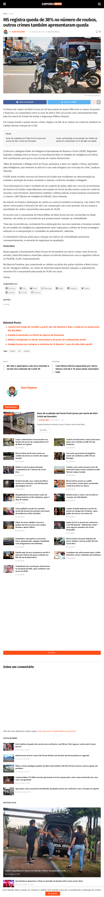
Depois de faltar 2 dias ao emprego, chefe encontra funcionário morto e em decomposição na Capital (31, 596)
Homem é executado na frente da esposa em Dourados (36, 335)
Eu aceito (52, 894)
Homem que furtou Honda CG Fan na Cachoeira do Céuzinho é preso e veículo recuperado (31, 582)
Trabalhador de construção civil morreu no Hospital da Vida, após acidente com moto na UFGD (32, 568)
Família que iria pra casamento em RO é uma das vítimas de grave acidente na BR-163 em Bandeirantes (32, 554)
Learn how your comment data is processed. (57, 731)
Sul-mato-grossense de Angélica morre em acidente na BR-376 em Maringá (80, 455)
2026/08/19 (20, 547)
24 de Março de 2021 (37, 32)
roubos (27, 351)
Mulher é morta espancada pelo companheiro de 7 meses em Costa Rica (30, 469)
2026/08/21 (55, 420)
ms (19, 351)
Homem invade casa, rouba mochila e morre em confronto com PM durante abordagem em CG (31, 483)
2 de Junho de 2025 (23, 772)
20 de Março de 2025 (23, 792)
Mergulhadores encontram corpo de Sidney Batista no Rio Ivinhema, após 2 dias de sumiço (32, 497)
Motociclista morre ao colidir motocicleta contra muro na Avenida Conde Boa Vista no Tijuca (82, 483)
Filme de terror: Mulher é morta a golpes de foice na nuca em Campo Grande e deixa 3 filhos (30, 524)
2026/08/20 (71, 475)
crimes (12, 351)
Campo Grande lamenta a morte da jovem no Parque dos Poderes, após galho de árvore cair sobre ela (82, 511)
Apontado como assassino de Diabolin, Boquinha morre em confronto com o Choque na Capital (57, 789)
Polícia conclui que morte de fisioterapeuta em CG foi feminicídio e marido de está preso (83, 626)
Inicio (5, 14)
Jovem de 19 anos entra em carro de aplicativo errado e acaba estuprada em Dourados (82, 582)
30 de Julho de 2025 (23, 783)
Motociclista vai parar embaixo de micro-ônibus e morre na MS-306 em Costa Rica (82, 541)
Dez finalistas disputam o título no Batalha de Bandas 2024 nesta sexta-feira (49, 881)
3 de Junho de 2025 (23, 750)
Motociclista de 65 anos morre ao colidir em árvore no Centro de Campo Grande (31, 455)
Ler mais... (44, 430)
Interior (8, 414)
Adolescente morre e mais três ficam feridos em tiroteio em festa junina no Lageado (52, 755)
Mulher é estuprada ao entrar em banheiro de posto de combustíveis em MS (47, 339)
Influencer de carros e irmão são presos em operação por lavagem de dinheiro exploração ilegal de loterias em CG (32, 610)
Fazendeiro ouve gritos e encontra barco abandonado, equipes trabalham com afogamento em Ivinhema (32, 541)
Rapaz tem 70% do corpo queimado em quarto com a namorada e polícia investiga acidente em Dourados (83, 596)
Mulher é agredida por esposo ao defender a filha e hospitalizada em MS (35, 871)
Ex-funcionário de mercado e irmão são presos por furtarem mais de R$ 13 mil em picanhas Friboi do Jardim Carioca (32, 626)
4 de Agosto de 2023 (13, 874)
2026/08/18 (71, 558)
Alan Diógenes (18, 32)
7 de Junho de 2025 (23, 759)
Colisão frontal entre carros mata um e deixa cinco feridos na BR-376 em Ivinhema (83, 441)
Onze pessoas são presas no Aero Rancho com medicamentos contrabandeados (80, 568)
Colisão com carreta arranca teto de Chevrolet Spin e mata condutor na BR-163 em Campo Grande (83, 469)
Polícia (56, 32)
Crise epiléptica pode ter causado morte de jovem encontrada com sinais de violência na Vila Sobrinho (32, 511)
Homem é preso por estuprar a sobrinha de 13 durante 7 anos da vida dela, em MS (50, 344)
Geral (11, 14)
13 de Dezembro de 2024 (25, 884)
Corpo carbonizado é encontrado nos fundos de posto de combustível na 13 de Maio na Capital (31, 441)
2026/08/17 (71, 618)
